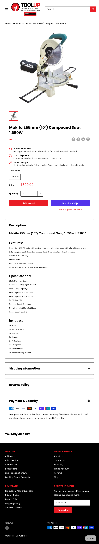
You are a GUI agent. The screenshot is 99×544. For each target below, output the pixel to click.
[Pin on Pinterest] (78, 139)
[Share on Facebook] (73, 139)
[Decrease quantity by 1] (23, 193)
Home (8, 23)
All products (18, 23)
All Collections (12, 460)
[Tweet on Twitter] (83, 139)
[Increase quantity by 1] (40, 193)
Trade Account (61, 468)
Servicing (58, 464)
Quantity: (14, 193)
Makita (12, 139)
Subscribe (63, 510)
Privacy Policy (12, 495)
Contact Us (59, 460)
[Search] (93, 9)
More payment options (70, 209)
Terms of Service (13, 507)
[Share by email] (88, 139)
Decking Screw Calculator (18, 477)
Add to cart (29, 203)
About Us (58, 456)
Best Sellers (11, 468)
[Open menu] (6, 9)
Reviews (58, 472)
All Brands (10, 456)
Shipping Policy (12, 503)
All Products (11, 464)
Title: (14, 170)
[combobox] (67, 9)
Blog (56, 477)
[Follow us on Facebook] (7, 528)
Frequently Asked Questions (19, 490)
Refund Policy (12, 499)
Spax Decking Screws (16, 472)
